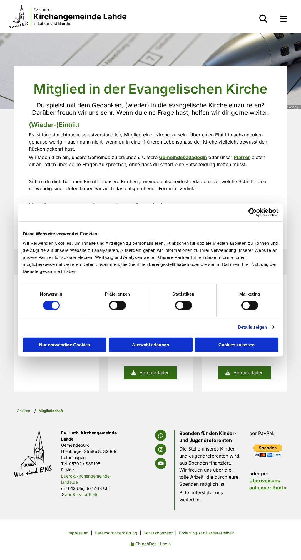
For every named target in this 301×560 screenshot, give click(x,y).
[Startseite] (68, 16)
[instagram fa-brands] (160, 449)
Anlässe (23, 411)
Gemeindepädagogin (183, 157)
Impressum (77, 532)
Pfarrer (242, 157)
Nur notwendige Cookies (64, 344)
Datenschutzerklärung (116, 532)
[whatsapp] (160, 435)
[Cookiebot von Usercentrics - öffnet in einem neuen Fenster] (252, 212)
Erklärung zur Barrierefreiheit (206, 532)
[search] (263, 18)
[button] (283, 19)
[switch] (117, 305)
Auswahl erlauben (150, 344)
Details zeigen (252, 327)
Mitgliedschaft (51, 411)
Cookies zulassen (236, 344)
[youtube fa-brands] (160, 463)
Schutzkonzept (158, 532)
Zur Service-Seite (81, 494)
